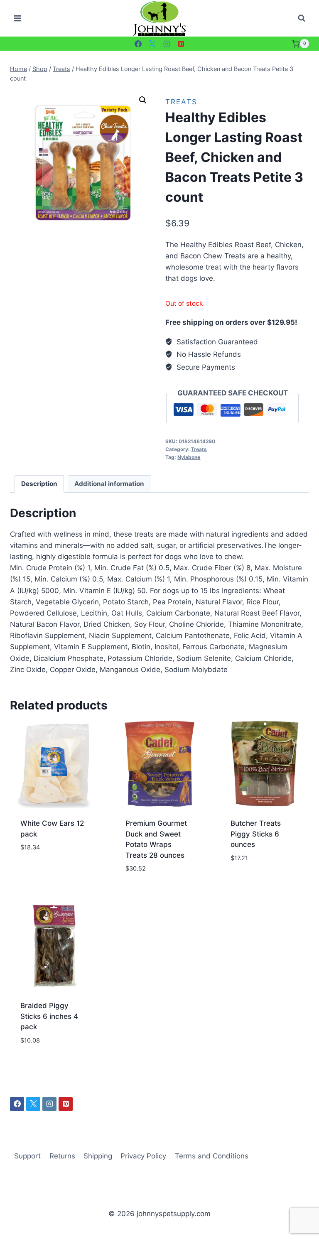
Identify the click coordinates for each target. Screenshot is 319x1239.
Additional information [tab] (109, 484)
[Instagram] (167, 44)
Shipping (97, 1156)
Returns (62, 1156)
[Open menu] (17, 18)
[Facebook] (138, 44)
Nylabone (188, 457)
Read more (38, 872)
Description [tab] (39, 484)
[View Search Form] (301, 18)
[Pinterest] (181, 44)
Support (27, 1156)
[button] (142, 100)
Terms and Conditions (211, 1156)
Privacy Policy (143, 1156)
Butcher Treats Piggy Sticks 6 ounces (256, 834)
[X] (152, 44)
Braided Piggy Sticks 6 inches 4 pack (49, 1016)
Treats (181, 102)
